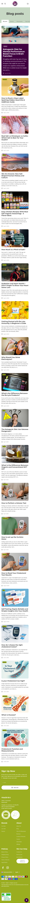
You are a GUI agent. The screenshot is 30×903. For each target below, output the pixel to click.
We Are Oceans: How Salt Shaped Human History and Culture (12, 176)
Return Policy (4, 852)
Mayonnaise (20, 21)
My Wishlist (19, 857)
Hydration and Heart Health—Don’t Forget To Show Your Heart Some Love (14, 285)
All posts (5, 21)
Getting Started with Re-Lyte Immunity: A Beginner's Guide (13, 322)
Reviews (18, 834)
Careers (18, 839)
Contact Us (19, 852)
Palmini (3, 831)
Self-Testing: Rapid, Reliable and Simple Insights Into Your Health (14, 610)
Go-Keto (3, 826)
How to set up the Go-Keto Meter (12, 538)
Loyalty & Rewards (20, 836)
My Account (19, 854)
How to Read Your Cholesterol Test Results (13, 574)
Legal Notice (4, 862)
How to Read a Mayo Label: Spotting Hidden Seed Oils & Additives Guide (13, 100)
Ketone (12, 21)
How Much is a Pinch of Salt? (13, 250)
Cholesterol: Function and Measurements (12, 750)
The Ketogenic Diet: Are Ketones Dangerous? (14, 430)
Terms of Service (5, 859)
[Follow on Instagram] (7, 867)
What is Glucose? (8, 715)
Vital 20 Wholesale (21, 831)
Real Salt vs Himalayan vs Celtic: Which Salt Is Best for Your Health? (14, 138)
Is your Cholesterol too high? (13, 681)
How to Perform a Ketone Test (13, 503)
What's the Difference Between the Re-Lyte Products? (14, 394)
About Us (18, 826)
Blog (17, 828)
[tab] (5, 21)
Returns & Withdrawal (22, 861)
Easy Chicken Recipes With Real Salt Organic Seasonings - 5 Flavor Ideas (14, 214)
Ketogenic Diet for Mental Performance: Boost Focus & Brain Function (14, 52)
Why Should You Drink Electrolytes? (10, 358)
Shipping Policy (5, 854)
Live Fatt (3, 828)
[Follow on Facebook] (2, 867)
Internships (19, 841)
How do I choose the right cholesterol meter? (12, 646)
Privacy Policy (4, 857)
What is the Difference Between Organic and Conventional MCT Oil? (14, 467)
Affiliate (18, 844)
